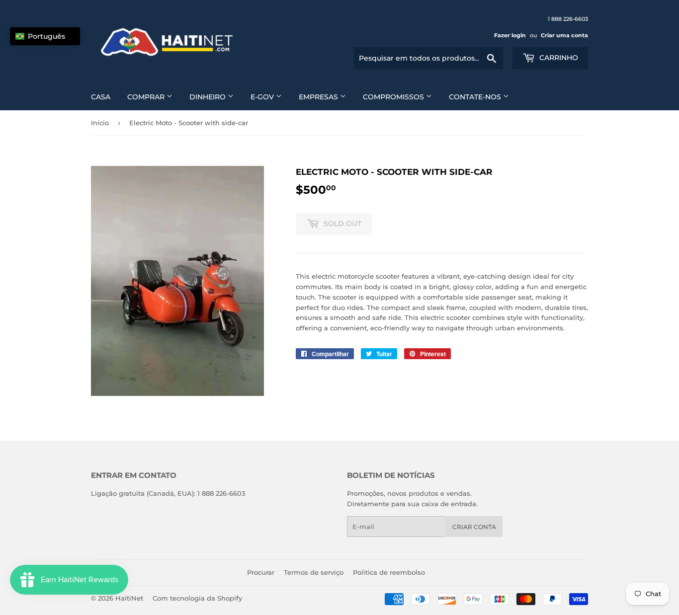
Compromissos (394, 96)
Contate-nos (476, 96)
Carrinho (557, 57)
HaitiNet (129, 598)
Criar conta (474, 527)
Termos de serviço (313, 572)
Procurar (260, 572)
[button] (45, 36)
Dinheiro (208, 96)
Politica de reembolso (389, 572)
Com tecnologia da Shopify (197, 598)
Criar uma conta (564, 35)
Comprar (147, 96)
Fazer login (510, 35)
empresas (319, 96)
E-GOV (263, 96)
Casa (100, 96)
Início (100, 123)
